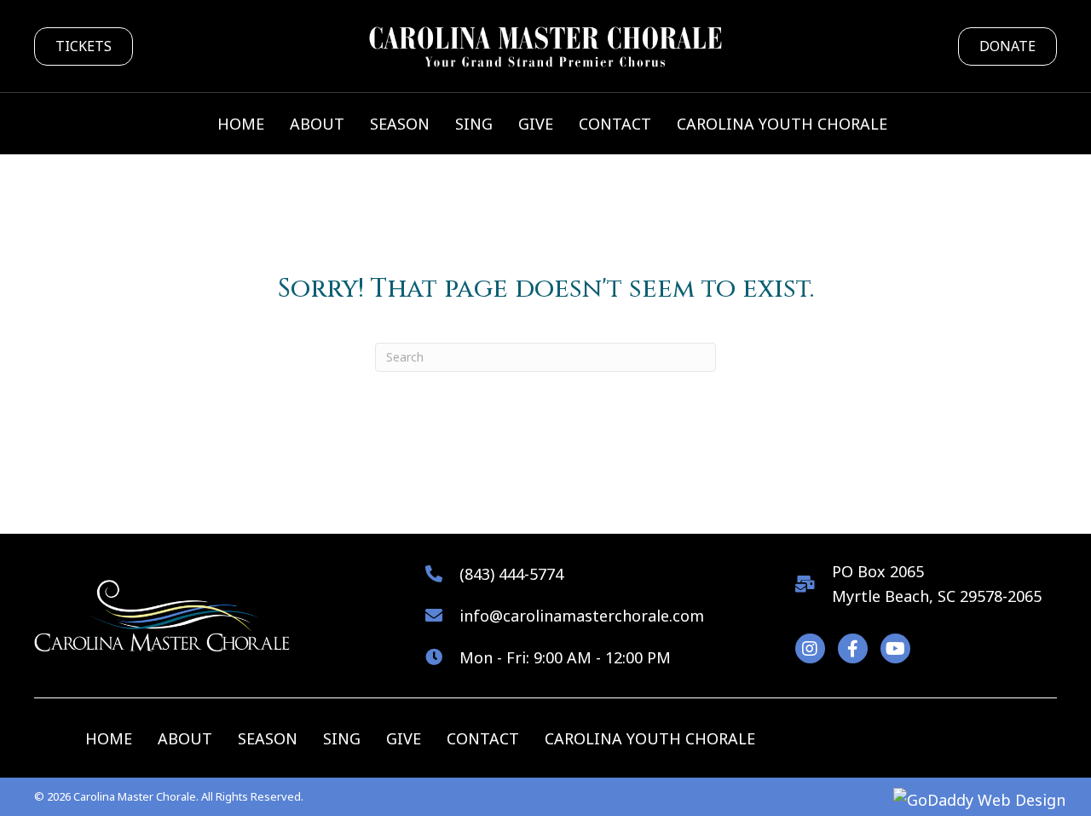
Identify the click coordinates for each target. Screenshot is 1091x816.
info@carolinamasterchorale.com (581, 615)
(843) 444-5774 (511, 574)
